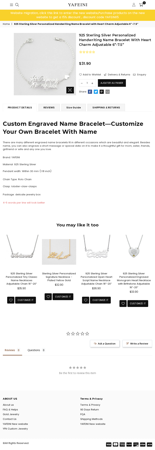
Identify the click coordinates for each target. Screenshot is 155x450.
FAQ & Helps (10, 409)
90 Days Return (89, 409)
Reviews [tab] (10, 350)
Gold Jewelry (11, 414)
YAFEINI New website (15, 424)
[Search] (17, 5)
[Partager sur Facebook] (90, 92)
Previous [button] (6, 275)
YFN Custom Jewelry (15, 428)
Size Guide (73, 107)
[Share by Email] (107, 92)
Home (6, 24)
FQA (82, 414)
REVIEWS (49, 107)
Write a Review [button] (139, 343)
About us (8, 405)
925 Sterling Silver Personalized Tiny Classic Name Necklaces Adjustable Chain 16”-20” (21, 279)
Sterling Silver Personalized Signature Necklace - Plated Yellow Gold (59, 277)
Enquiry (141, 74)
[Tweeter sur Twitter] (96, 92)
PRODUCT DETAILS (20, 107)
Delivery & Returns (118, 74)
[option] (77, 15)
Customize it (26, 300)
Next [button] (149, 275)
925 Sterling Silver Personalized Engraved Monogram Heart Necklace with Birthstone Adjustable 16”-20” (134, 280)
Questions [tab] (34, 350)
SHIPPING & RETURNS (106, 107)
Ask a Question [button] (106, 343)
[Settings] (134, 5)
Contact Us (9, 419)
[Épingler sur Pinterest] (102, 92)
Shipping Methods (91, 419)
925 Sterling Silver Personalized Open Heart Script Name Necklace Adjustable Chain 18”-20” (96, 279)
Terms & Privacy (90, 405)
